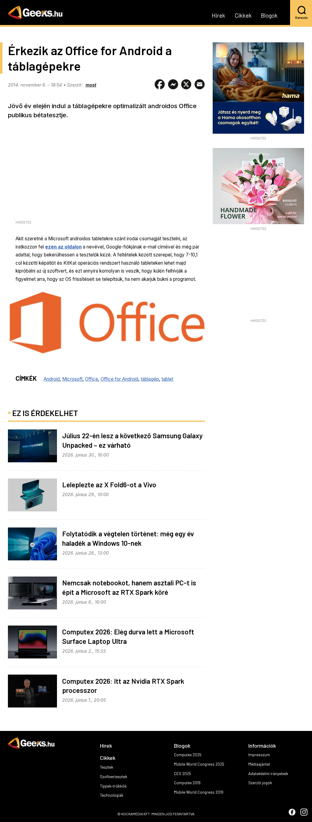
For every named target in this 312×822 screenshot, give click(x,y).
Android (52, 379)
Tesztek (106, 767)
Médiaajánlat (259, 764)
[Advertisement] (258, 276)
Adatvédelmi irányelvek (268, 773)
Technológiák (111, 795)
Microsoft (72, 379)
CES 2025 (182, 773)
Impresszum (259, 754)
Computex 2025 (187, 754)
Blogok (269, 16)
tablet (167, 379)
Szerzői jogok (260, 782)
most (91, 84)
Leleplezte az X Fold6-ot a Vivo (109, 484)
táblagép (150, 379)
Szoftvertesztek (113, 776)
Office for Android (119, 379)
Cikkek (243, 16)
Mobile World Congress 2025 (199, 764)
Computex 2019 (187, 782)
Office (91, 379)
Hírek (218, 16)
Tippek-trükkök (113, 786)
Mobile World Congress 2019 (198, 792)
